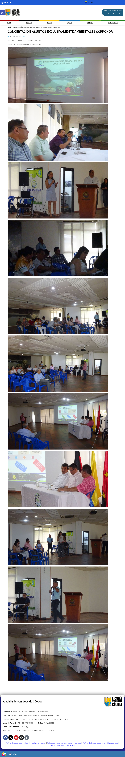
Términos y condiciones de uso (63, 745)
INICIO (9, 23)
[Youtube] (16, 737)
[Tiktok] (26, 737)
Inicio (9, 27)
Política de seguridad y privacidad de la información (25, 743)
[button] (2, 12)
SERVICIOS (29, 23)
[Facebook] (5, 737)
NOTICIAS (69, 23)
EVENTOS (49, 23)
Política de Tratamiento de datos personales (64, 743)
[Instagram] (21, 737)
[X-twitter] (10, 737)
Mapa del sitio (112, 743)
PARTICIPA (90, 23)
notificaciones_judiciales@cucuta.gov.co (38, 730)
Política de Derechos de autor (94, 743)
